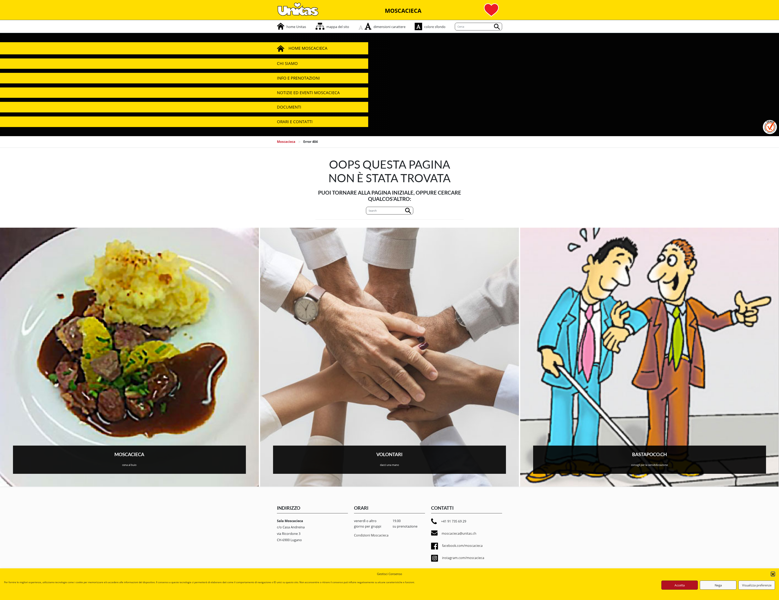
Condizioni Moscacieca (371, 535)
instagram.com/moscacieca (463, 558)
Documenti (289, 107)
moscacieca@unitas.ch (459, 533)
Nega (718, 585)
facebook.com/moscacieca (462, 545)
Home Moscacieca (307, 48)
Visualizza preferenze (756, 585)
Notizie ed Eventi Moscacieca (308, 92)
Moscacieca (286, 141)
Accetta (680, 585)
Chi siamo (287, 63)
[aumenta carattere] (368, 26)
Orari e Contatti (295, 121)
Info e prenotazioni (298, 78)
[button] (773, 574)
